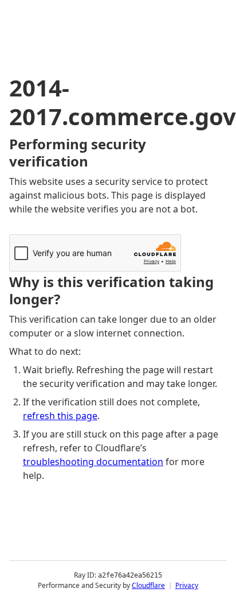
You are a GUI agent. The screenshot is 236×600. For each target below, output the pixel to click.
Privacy (186, 585)
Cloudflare (148, 585)
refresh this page (60, 415)
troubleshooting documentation (93, 461)
